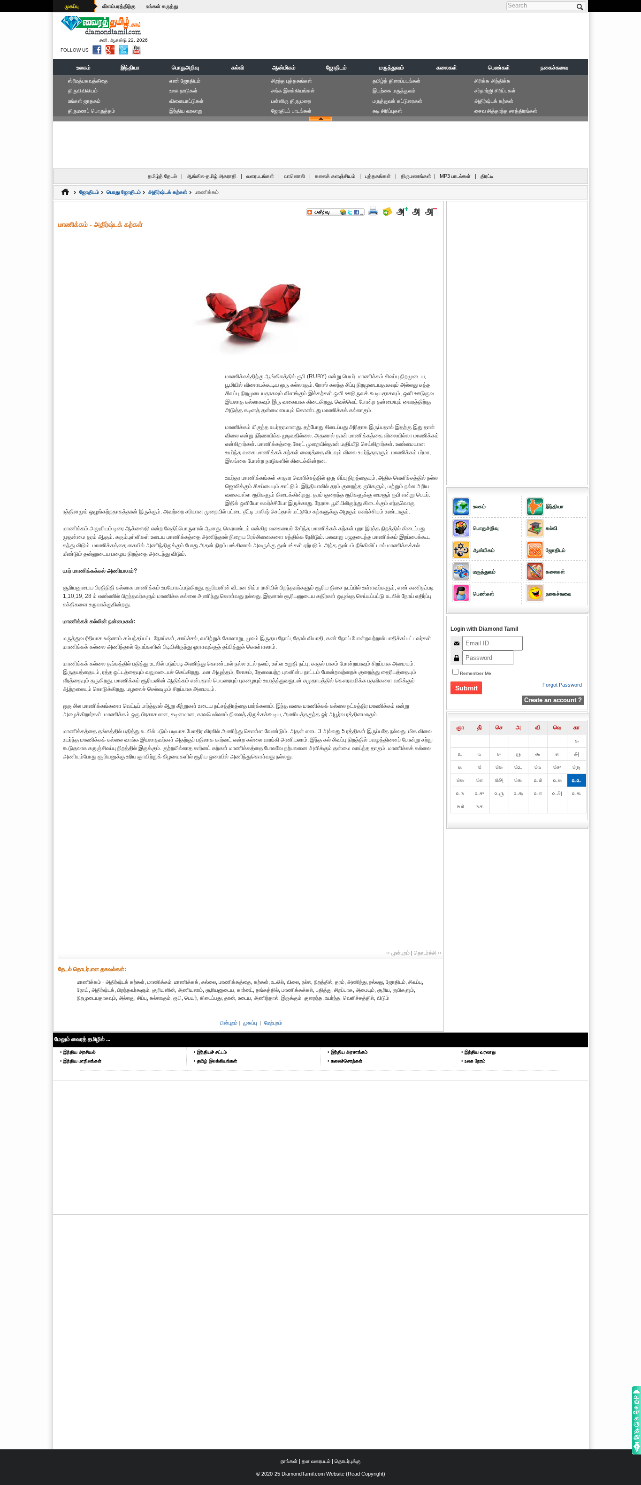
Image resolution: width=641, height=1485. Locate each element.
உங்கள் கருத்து (162, 6)
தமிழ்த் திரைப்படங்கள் (396, 81)
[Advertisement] (415, 36)
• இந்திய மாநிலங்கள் (80, 1061)
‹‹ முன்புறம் (398, 953)
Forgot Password (562, 685)
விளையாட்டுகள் (186, 101)
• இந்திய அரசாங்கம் (347, 1052)
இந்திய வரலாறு (185, 111)
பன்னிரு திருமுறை (291, 101)
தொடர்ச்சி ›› (428, 953)
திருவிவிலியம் (83, 90)
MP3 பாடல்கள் (455, 176)
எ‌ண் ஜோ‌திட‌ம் (184, 81)
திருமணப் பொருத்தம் (91, 111)
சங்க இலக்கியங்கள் (293, 90)
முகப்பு (72, 6)
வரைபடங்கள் (260, 176)
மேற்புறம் (273, 1023)
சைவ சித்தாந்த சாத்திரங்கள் (505, 111)
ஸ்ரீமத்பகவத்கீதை (88, 81)
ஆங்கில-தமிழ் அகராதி (212, 176)
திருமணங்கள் (416, 176)
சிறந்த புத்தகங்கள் (291, 81)
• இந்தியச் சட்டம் (210, 1052)
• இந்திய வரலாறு (478, 1052)
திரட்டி (487, 176)
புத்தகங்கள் (378, 176)
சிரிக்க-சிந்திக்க (492, 81)
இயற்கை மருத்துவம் (394, 90)
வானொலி (294, 176)
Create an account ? (553, 700)
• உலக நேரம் (473, 1061)
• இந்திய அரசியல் (78, 1052)
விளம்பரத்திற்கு (119, 6)
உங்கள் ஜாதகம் (84, 101)
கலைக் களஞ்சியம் (335, 176)
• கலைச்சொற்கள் (345, 1061)
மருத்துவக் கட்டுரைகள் (397, 101)
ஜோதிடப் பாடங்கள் (291, 111)
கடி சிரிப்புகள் (387, 111)
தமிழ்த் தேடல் (162, 176)
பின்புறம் (228, 1023)
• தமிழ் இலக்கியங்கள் (215, 1061)
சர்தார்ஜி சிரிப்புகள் (495, 90)
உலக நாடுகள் (183, 90)
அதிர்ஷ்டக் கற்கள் (493, 101)
